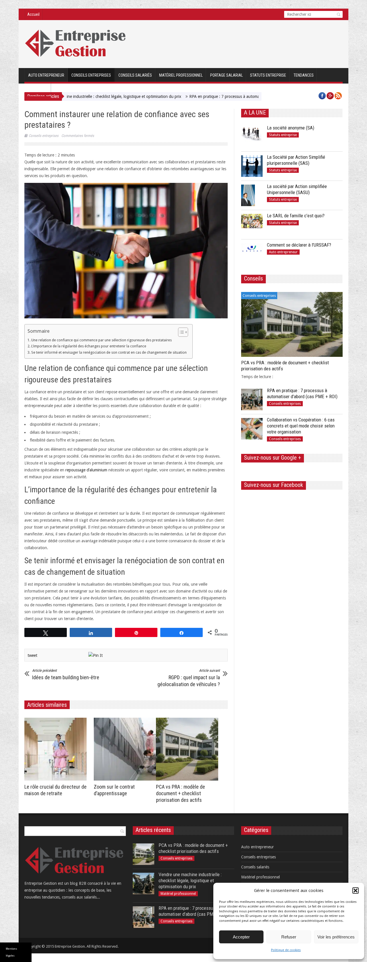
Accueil (33, 14)
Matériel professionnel (181, 75)
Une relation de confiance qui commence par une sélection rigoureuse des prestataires (101, 340)
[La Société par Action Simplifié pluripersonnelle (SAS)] (252, 166)
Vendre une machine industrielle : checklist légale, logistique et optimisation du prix (79, 96)
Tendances (304, 75)
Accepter (241, 936)
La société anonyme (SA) (290, 128)
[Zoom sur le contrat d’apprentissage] (126, 749)
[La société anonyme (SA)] (252, 137)
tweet (32, 655)
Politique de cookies (286, 950)
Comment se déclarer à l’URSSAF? (299, 245)
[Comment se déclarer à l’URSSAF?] (252, 254)
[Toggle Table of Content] (180, 332)
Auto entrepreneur (46, 75)
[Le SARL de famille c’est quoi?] (252, 224)
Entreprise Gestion (70, 946)
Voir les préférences (336, 936)
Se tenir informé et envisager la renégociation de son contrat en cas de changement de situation (109, 352)
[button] (355, 890)
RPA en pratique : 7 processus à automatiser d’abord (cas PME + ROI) (221, 96)
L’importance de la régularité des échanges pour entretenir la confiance (88, 346)
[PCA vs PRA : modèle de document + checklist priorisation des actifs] (188, 749)
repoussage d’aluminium (86, 470)
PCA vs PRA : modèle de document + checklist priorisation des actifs (180, 793)
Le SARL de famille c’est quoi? (296, 215)
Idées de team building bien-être (65, 674)
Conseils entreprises (91, 75)
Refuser (288, 936)
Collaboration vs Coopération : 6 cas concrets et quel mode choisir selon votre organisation (301, 426)
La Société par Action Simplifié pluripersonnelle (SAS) (296, 160)
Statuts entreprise (268, 75)
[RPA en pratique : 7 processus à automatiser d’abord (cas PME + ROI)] (252, 399)
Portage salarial (226, 75)
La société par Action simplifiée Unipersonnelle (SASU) (297, 189)
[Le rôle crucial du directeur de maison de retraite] (56, 749)
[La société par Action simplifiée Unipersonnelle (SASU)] (252, 195)
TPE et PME (37, 89)
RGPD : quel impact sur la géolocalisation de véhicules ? (188, 677)
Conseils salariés (135, 75)
